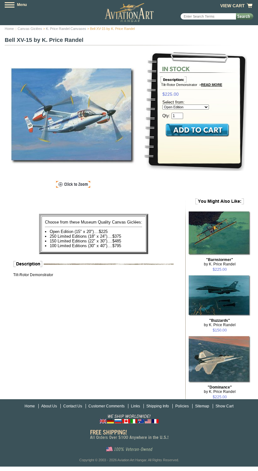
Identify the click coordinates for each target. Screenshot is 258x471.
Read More (211, 85)
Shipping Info (157, 406)
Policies (182, 406)
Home (9, 29)
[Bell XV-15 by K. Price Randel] (73, 116)
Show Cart (224, 406)
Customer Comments (106, 406)
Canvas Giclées (30, 29)
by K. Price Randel (220, 262)
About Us (49, 406)
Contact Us (72, 406)
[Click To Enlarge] (73, 184)
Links (135, 406)
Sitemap (202, 406)
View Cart (232, 5)
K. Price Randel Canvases (66, 29)
